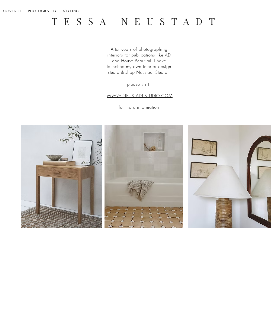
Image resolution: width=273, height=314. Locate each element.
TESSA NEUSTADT (136, 21)
